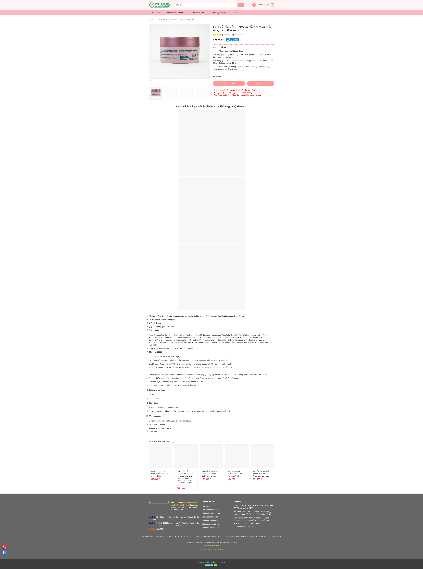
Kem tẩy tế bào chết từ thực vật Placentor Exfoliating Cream (211, 473)
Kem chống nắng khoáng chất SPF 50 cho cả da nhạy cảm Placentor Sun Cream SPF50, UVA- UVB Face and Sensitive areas (185, 478)
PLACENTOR (191, 20)
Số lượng (217, 77)
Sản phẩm (163, 20)
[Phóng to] (152, 82)
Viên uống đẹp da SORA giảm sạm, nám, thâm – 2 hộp (160, 473)
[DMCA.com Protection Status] (211, 565)
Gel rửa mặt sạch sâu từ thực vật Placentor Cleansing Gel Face (261, 473)
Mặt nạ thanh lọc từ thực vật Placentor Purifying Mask (235, 473)
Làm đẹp (182, 20)
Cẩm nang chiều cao (219, 13)
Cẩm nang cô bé (197, 13)
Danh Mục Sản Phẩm (174, 13)
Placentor (242, 106)
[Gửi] (241, 5)
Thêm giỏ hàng (229, 83)
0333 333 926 (161, 529)
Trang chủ (156, 13)
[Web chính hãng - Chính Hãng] (160, 5)
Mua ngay (260, 83)
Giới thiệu (237, 13)
